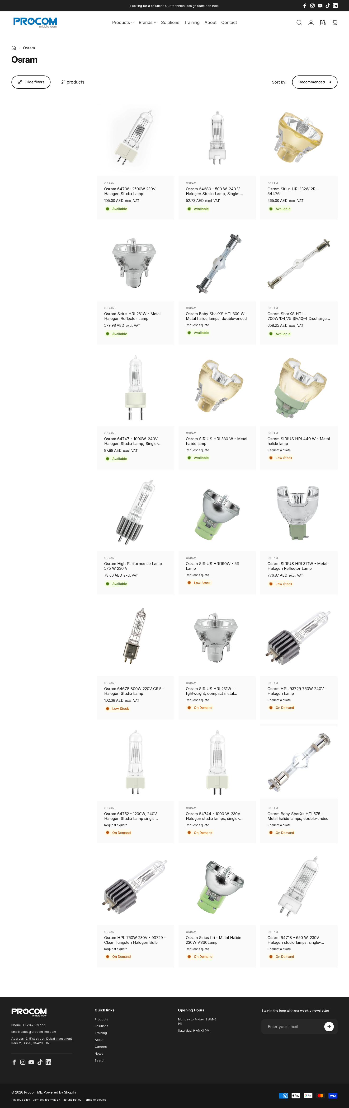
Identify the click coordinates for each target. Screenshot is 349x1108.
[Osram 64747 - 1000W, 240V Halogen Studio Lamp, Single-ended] (135, 387)
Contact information (46, 1099)
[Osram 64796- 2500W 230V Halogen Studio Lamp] (135, 137)
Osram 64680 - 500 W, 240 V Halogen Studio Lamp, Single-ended (213, 191)
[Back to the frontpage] (13, 48)
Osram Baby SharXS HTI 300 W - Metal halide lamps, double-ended (216, 316)
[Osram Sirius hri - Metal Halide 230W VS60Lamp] (217, 886)
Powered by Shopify (60, 1092)
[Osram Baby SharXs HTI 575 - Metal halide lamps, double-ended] (299, 762)
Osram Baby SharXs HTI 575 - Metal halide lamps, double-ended (298, 816)
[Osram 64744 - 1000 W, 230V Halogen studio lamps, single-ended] (217, 762)
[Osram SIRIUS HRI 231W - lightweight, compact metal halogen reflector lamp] (217, 637)
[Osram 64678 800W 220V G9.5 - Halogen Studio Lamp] (135, 637)
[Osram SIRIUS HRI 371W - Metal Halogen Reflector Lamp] (299, 512)
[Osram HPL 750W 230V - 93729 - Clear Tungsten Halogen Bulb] (135, 886)
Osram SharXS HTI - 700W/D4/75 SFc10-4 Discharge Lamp (297, 316)
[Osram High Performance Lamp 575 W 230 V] (135, 512)
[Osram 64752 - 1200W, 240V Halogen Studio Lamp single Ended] (135, 762)
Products (101, 1019)
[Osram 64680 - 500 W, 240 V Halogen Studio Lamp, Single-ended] (217, 137)
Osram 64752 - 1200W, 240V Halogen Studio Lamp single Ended (130, 816)
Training (101, 1033)
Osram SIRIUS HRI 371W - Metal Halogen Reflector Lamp (297, 566)
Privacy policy (20, 1099)
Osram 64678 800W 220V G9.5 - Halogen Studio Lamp (134, 691)
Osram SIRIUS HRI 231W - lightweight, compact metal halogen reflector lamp (210, 691)
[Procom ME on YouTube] (31, 1062)
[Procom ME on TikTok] (40, 1062)
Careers (101, 1046)
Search (100, 1060)
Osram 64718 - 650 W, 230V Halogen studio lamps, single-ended (294, 940)
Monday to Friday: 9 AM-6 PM (197, 1021)
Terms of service (95, 1099)
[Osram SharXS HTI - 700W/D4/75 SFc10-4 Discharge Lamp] (299, 262)
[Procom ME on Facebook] (14, 1062)
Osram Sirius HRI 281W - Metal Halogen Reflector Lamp (132, 316)
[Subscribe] (329, 1026)
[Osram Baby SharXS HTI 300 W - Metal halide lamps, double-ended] (217, 262)
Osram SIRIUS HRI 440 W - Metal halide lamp (299, 441)
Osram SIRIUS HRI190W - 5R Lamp (212, 566)
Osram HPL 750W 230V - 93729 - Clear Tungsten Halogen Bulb (135, 940)
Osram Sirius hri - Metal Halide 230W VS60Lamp (213, 940)
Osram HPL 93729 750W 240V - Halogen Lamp (297, 691)
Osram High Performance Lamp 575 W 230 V (133, 566)
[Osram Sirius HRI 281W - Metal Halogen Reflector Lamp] (135, 262)
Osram (109, 183)
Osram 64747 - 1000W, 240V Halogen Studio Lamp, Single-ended (131, 441)
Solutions (101, 1026)
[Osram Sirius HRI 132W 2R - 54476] (299, 137)
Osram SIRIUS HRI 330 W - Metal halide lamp (216, 441)
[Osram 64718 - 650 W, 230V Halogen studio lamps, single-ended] (299, 886)
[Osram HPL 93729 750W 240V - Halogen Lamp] (299, 637)
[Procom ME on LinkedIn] (48, 1062)
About (99, 1040)
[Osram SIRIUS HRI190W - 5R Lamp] (217, 512)
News (99, 1053)
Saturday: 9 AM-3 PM (193, 1030)
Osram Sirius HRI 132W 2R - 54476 (293, 191)
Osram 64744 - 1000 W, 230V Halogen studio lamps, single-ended (213, 816)
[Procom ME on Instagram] (23, 1062)
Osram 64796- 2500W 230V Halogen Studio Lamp (130, 191)
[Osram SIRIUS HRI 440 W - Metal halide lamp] (299, 387)
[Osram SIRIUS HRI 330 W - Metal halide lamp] (217, 387)
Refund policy (72, 1099)
